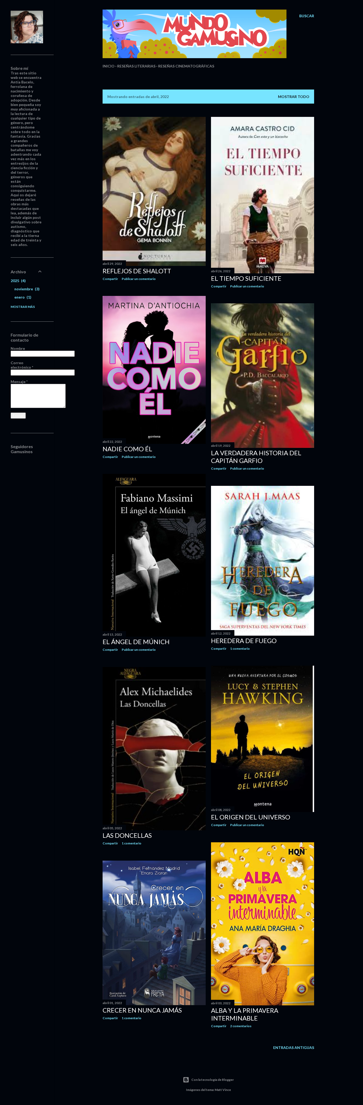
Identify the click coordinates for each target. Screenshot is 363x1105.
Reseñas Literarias (136, 66)
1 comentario (240, 649)
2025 (17, 280)
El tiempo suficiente (246, 278)
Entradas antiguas (293, 1047)
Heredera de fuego (244, 640)
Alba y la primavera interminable (244, 1014)
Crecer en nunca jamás (142, 1010)
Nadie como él (127, 449)
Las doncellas (127, 835)
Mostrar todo (293, 96)
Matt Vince (223, 1090)
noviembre (26, 289)
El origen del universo (250, 817)
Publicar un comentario (139, 279)
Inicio (109, 66)
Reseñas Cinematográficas (186, 66)
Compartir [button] (110, 279)
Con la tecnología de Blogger (212, 1080)
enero (22, 297)
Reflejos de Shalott (137, 271)
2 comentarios (240, 1026)
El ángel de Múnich (136, 641)
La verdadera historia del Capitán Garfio (256, 456)
